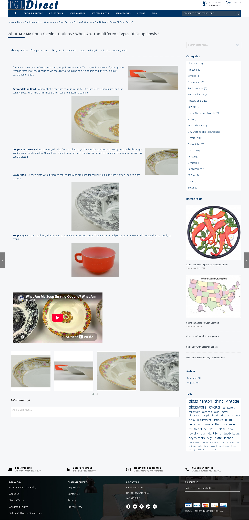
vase (207, 424)
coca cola (207, 412)
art (237, 442)
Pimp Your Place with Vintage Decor (203, 336)
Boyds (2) (193, 188)
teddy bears (232, 433)
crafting (204, 442)
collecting (195, 424)
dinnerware (195, 415)
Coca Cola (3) (195, 150)
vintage (232, 401)
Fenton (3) (193, 156)
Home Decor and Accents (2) (203, 113)
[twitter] (135, 506)
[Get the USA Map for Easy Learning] (213, 297)
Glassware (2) (195, 63)
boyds (206, 415)
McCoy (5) (193, 175)
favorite (201, 449)
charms (225, 415)
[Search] (237, 45)
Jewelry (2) (194, 107)
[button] (93, 394)
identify (229, 438)
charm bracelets (227, 442)
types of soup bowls (66, 50)
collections (203, 446)
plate (108, 50)
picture (229, 420)
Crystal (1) (193, 163)
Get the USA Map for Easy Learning (202, 323)
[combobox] (211, 13)
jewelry (194, 433)
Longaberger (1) (196, 169)
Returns (72, 500)
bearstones (194, 442)
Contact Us (74, 494)
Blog (19, 22)
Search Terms (16, 500)
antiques (218, 420)
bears (212, 429)
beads (215, 415)
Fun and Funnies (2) (198, 125)
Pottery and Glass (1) (199, 101)
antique (192, 446)
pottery (236, 415)
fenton (206, 401)
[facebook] (128, 506)
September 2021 (194, 378)
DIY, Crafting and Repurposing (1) (205, 132)
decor (222, 429)
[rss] (155, 506)
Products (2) (194, 70)
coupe (116, 50)
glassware (198, 407)
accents (215, 449)
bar (203, 433)
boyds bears (197, 438)
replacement (204, 420)
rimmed (99, 50)
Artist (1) (192, 119)
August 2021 (193, 382)
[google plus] (148, 506)
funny (192, 420)
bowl (124, 50)
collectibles (229, 408)
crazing (192, 449)
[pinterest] (141, 506)
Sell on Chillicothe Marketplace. (26, 513)
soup (81, 50)
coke (216, 412)
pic (208, 449)
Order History (75, 507)
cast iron (214, 442)
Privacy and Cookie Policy (22, 487)
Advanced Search (18, 507)
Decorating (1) (195, 138)
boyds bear (224, 446)
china (219, 401)
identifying (215, 433)
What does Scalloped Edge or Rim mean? (205, 357)
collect (216, 424)
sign (210, 438)
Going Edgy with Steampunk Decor (202, 347)
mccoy (225, 412)
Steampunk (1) (196, 82)
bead (233, 446)
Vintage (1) (194, 76)
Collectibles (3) (196, 144)
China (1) (192, 181)
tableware (194, 412)
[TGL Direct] (33, 5)
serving (90, 50)
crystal (215, 407)
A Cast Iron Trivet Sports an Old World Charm (207, 264)
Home (11, 22)
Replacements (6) (197, 88)
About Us (14, 494)
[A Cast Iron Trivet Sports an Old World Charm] (213, 233)
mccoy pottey (197, 429)
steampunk (230, 424)
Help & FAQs (74, 487)
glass (193, 401)
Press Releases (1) (198, 94)
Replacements (32, 22)
